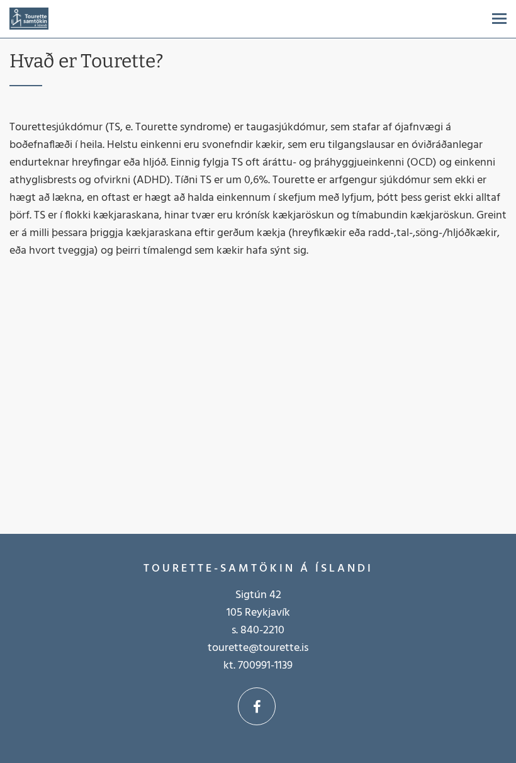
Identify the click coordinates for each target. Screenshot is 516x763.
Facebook (257, 706)
